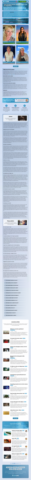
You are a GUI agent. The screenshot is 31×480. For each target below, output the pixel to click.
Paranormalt (24, 338)
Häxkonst (25, 401)
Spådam (23, 430)
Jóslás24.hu (13, 473)
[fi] (17, 1)
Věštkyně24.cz (16, 473)
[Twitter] (20, 463)
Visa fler (15, 66)
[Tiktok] (17, 463)
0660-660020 (20, 471)
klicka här (17, 19)
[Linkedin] (15, 463)
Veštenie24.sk (21, 473)
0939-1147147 (7, 22)
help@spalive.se (24, 471)
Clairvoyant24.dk (24, 472)
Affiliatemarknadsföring (21, 467)
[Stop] (7, 62)
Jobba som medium (9, 467)
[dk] (16, 1)
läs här (21, 22)
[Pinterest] (18, 463)
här (24, 111)
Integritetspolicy (15, 467)
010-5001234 (12, 12)
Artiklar (14, 74)
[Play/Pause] (6, 62)
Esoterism (26, 393)
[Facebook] (12, 463)
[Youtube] (14, 463)
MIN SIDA (14, 63)
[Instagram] (10, 463)
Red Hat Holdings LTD (11, 472)
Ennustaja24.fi (10, 473)
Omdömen (9, 74)
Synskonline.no (20, 472)
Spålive (6, 471)
